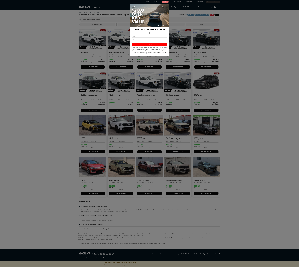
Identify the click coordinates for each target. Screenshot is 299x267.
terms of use (149, 53)
